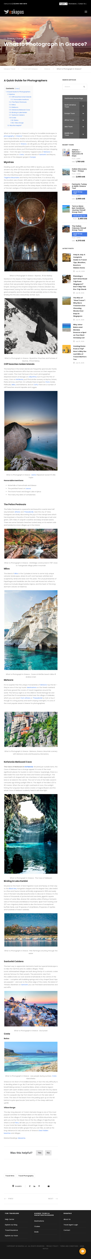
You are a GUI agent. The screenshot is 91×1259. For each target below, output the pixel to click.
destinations (32, 687)
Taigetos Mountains (11, 177)
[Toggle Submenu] (83, 106)
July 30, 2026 (80, 271)
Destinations (73, 4)
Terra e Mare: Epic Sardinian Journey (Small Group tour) (78, 209)
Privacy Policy (52, 1246)
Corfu (36, 385)
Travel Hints (9, 1176)
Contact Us (81, 4)
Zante (33, 475)
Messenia (21, 1138)
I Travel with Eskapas (25, 38)
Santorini (42, 154)
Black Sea (12, 888)
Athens (17, 512)
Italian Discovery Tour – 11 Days (79, 170)
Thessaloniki (28, 512)
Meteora (47, 152)
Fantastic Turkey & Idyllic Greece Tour (79, 186)
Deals (36, 1232)
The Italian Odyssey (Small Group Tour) (79, 228)
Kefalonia (19, 379)
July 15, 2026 (80, 320)
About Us (67, 1219)
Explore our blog (11, 1225)
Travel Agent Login (71, 1225)
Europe (33, 157)
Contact (67, 1230)
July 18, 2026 (80, 293)
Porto (48, 382)
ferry (17, 1123)
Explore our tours (11, 1236)
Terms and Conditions (69, 1246)
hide (17, 88)
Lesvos (28, 488)
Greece (10, 38)
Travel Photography (26, 1176)
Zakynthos (33, 377)
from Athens (25, 698)
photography (9, 136)
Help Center (9, 1219)
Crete (21, 154)
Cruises (37, 1226)
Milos (13, 385)
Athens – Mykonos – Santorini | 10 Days (77, 153)
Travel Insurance (11, 1230)
